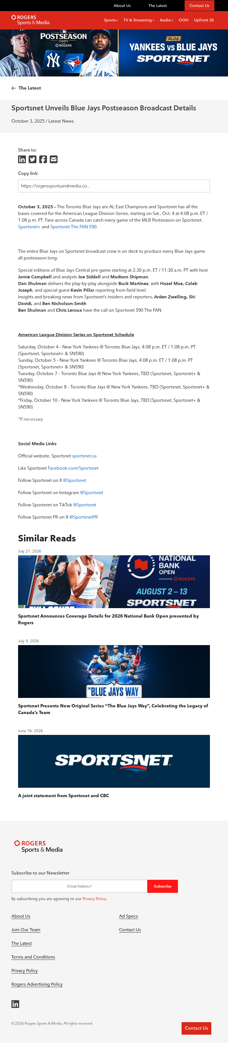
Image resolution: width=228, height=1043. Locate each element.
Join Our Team (25, 929)
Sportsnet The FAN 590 (73, 226)
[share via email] (54, 160)
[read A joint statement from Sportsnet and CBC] (114, 761)
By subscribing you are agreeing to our (59, 898)
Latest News (61, 121)
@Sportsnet (74, 480)
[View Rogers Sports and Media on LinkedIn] (15, 1004)
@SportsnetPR (84, 517)
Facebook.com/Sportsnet (73, 468)
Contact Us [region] (196, 1028)
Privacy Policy (24, 970)
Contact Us (199, 5)
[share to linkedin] (22, 160)
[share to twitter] (32, 160)
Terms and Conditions (33, 957)
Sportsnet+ (29, 226)
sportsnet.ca (84, 456)
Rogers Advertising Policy (37, 984)
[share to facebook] (43, 160)
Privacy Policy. (95, 898)
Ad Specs (128, 916)
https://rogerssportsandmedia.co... (55, 186)
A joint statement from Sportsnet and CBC (63, 795)
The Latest (157, 5)
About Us (122, 5)
